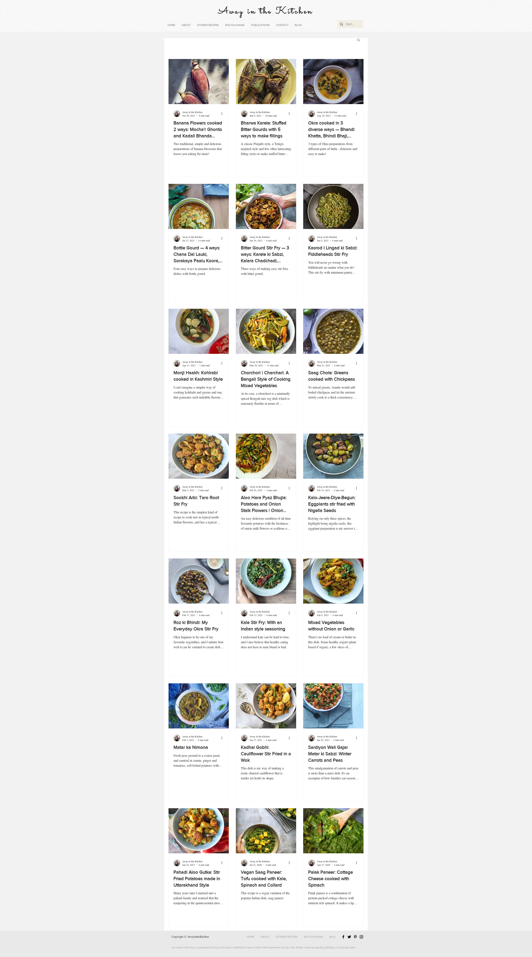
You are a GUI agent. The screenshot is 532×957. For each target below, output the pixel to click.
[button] (208, 25)
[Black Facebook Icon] (343, 937)
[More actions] (223, 113)
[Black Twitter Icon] (349, 937)
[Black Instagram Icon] (361, 937)
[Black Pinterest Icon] (355, 937)
